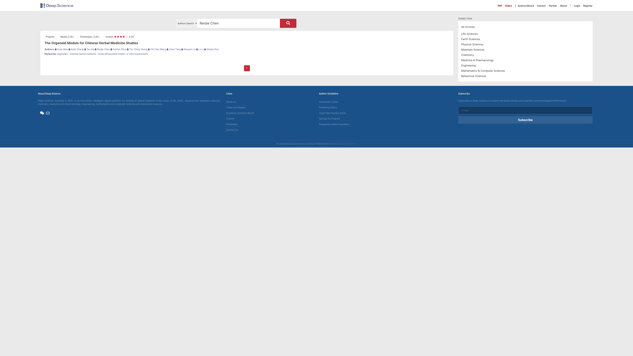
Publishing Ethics (328, 107)
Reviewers (231, 124)
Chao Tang (174, 49)
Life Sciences (469, 33)
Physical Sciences (472, 44)
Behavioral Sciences (473, 76)
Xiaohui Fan (212, 49)
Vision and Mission (236, 107)
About (563, 5)
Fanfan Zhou (119, 49)
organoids (62, 53)
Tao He (90, 49)
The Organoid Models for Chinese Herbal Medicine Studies (91, 43)
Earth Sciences (470, 39)
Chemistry (467, 55)
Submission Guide (328, 101)
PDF (500, 5)
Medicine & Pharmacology (477, 60)
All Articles (468, 27)
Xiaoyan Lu (189, 49)
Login (577, 5)
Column (541, 5)
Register (588, 5)
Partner (553, 5)
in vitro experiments (137, 53)
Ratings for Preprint (329, 118)
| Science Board (524, 5)
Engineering (468, 65)
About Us (231, 101)
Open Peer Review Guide (332, 113)
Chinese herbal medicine (83, 53)
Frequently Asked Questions (334, 124)
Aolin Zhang (77, 49)
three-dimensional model (111, 53)
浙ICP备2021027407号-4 (345, 143)
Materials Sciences (472, 49)
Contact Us (232, 129)
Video (508, 5)
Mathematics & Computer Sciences (483, 70)
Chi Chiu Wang (158, 49)
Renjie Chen (103, 49)
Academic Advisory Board (240, 113)
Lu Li (201, 49)
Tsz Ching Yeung (138, 49)
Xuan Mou (62, 49)
